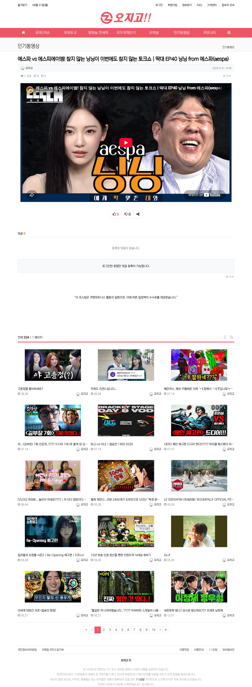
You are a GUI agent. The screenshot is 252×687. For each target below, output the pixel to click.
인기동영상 (228, 47)
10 (153, 629)
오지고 (29, 68)
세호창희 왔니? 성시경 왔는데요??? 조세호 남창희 (193, 610)
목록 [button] (228, 76)
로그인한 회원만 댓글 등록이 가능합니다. (126, 266)
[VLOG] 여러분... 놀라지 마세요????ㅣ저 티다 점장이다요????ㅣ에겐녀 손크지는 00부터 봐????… (53, 499)
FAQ (199, 5)
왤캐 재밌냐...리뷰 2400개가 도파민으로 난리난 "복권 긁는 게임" (126, 499)
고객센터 (212, 5)
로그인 (159, 5)
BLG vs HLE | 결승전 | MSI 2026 (112, 444)
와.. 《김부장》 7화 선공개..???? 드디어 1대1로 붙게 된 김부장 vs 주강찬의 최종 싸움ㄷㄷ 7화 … (53, 444)
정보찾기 (187, 5)
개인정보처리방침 (27, 649)
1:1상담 (213, 649)
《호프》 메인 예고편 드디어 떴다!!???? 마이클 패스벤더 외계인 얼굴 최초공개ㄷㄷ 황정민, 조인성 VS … (199, 444)
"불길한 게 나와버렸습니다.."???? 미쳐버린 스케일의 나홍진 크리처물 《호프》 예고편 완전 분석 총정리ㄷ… (126, 610)
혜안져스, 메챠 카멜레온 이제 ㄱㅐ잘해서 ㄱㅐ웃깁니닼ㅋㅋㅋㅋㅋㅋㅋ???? (199, 388)
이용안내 (199, 649)
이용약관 (184, 649)
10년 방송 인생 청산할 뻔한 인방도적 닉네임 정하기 (121, 555)
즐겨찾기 (22, 5)
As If (167, 555)
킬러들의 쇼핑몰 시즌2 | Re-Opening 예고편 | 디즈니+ (51, 555)
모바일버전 (228, 649)
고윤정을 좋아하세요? (30, 388)
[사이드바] (228, 32)
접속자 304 (228, 5)
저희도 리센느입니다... (104, 388)
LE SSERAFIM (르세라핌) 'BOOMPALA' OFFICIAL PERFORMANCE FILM (199, 499)
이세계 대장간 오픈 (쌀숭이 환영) (37, 610)
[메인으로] (23, 32)
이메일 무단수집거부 (53, 649)
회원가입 (172, 5)
